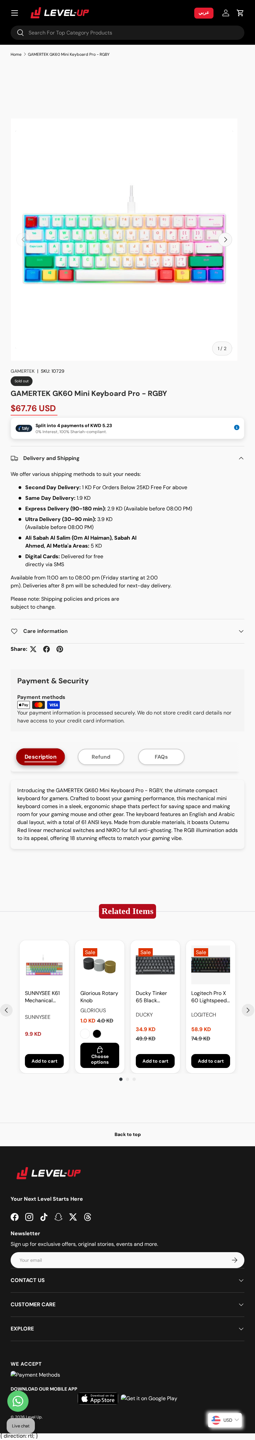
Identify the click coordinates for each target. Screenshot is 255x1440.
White (85, 1033)
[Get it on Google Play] (149, 1398)
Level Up (34, 1417)
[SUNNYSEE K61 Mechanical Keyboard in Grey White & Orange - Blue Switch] (44, 965)
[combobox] (127, 33)
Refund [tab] (101, 756)
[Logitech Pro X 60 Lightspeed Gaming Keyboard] (210, 965)
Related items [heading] (127, 911)
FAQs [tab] (161, 756)
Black (97, 1033)
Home (16, 54)
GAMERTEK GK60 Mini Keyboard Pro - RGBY (69, 54)
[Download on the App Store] (98, 1398)
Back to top (128, 1134)
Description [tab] (41, 757)
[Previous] (6, 1010)
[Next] (248, 1010)
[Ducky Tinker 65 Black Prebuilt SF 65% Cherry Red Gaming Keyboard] (155, 965)
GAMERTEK (23, 371)
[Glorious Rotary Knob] (99, 965)
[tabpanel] (127, 814)
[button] (240, 13)
